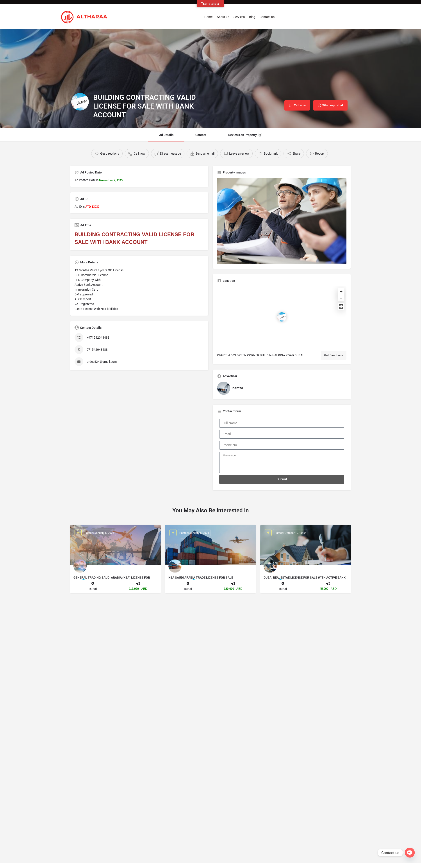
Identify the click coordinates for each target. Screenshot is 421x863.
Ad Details (166, 135)
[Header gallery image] (210, 78)
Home (208, 17)
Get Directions (333, 355)
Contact (200, 135)
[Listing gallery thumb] (281, 221)
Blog (252, 17)
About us (223, 17)
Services (239, 17)
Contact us (267, 17)
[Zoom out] (341, 298)
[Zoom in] (341, 291)
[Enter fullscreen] (341, 306)
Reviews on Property (244, 135)
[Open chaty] (410, 853)
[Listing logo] (80, 102)
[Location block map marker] (281, 317)
